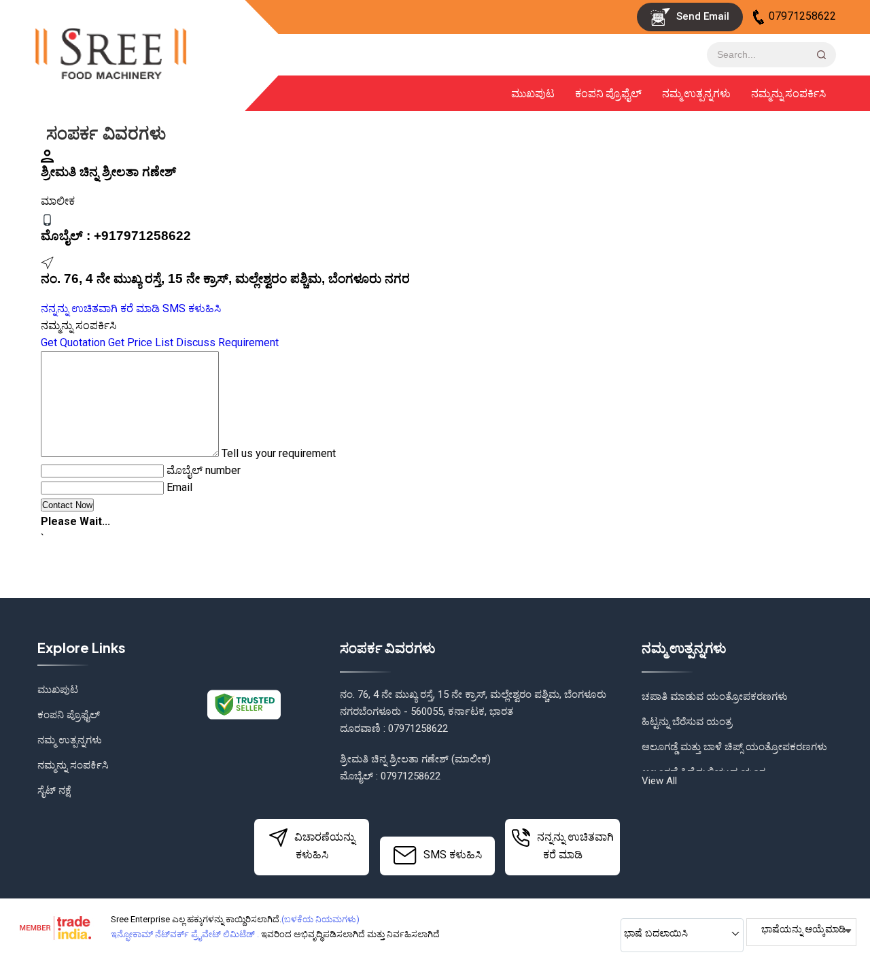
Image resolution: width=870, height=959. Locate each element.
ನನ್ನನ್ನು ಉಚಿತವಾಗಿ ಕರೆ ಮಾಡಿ (100, 308)
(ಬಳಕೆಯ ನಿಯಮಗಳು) (320, 919)
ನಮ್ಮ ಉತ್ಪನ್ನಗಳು (696, 93)
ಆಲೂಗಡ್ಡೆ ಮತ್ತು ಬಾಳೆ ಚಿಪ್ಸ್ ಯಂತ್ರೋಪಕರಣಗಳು (734, 747)
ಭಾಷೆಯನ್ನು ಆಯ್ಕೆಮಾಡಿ (803, 929)
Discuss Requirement (227, 342)
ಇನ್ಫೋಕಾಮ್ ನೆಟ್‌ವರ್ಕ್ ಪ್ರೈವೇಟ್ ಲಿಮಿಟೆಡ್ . (185, 934)
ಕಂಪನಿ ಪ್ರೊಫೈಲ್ (608, 93)
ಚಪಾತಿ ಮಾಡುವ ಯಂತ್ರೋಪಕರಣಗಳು (715, 696)
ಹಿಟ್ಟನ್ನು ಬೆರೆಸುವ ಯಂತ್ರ (687, 722)
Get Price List (140, 342)
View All (659, 781)
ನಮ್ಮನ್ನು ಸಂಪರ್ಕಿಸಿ (788, 93)
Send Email (701, 16)
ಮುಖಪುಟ (533, 93)
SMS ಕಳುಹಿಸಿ (191, 308)
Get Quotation (73, 342)
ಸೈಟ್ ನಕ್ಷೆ (54, 790)
